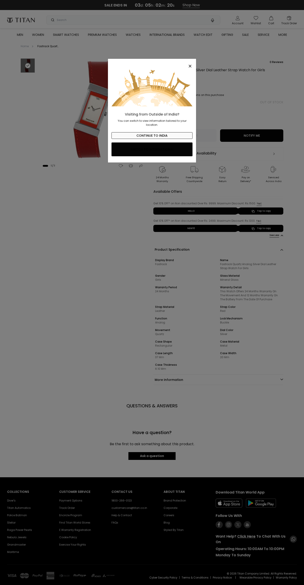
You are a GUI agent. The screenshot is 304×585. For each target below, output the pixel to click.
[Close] (152, 64)
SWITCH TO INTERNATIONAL (152, 149)
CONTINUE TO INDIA (152, 135)
